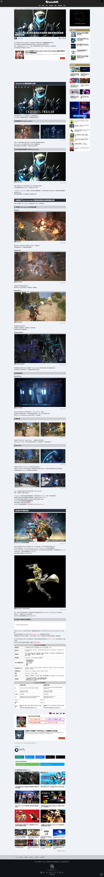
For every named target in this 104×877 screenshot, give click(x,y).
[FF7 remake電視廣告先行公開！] (85, 80)
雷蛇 (59, 850)
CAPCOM (18, 746)
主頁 (40, 5)
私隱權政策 (37, 857)
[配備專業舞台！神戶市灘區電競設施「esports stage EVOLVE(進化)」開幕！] (75, 91)
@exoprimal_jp (40, 504)
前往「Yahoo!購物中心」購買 (55, 719)
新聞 (43, 5)
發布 (47, 5)
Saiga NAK (52, 2)
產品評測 (60, 5)
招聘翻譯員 (42, 857)
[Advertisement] (40, 71)
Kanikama (49, 639)
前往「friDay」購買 (53, 722)
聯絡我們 (26, 857)
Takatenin (54, 639)
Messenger (29, 757)
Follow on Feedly (21, 764)
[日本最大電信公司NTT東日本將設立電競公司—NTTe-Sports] (85, 69)
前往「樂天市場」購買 (35, 722)
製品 (55, 5)
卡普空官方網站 (36, 642)
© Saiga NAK (52, 874)
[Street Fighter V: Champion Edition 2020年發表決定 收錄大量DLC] (75, 80)
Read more (61, 738)
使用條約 (31, 857)
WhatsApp (19, 757)
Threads (49, 757)
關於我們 (21, 857)
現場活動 (51, 5)
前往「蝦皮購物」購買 (35, 719)
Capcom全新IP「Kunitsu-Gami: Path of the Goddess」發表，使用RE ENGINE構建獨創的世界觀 (40, 54)
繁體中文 (99, 1)
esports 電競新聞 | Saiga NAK (52, 869)
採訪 (64, 5)
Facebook (39, 757)
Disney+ (63, 850)
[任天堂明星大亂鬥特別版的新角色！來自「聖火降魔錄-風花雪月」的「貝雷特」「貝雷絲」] (75, 69)
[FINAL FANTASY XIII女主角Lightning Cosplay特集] (85, 91)
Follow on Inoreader (46, 764)
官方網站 (28, 504)
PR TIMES (64, 139)
